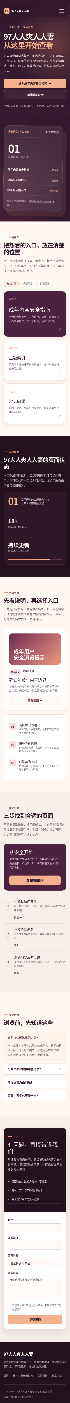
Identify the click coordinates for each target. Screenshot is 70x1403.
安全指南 (11, 283)
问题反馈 (45, 283)
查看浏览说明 (35, 95)
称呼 (10, 1220)
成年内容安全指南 (23, 1375)
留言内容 (13, 1273)
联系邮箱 (13, 1237)
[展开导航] (61, 11)
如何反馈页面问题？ (21, 1082)
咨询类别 (13, 1255)
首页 (6, 1375)
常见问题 (42, 1375)
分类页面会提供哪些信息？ (25, 1069)
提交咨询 (35, 1319)
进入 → (18, 945)
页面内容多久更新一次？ (23, 1095)
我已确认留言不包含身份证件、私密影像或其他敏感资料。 (36, 1307)
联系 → (18, 973)
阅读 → (18, 917)
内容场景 (28, 283)
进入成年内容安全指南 (35, 83)
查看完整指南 (35, 880)
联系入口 (57, 1375)
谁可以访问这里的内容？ (23, 1037)
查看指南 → (35, 700)
